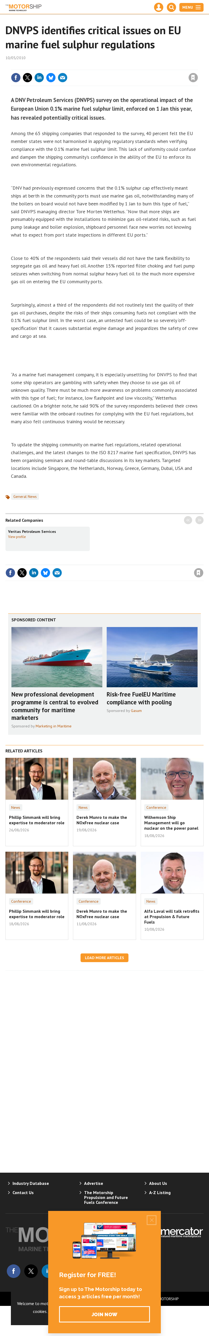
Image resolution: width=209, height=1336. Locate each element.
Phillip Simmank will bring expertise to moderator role (36, 820)
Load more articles (104, 957)
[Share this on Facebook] (16, 77)
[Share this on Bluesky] (51, 77)
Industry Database (31, 1183)
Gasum (136, 710)
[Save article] (193, 77)
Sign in (129, 66)
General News (25, 496)
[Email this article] (62, 77)
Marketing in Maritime (54, 726)
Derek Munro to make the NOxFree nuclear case (101, 820)
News (15, 807)
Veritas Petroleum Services (32, 531)
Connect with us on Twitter (31, 1271)
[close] (197, 66)
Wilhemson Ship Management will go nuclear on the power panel (171, 823)
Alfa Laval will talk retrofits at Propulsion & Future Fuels (171, 916)
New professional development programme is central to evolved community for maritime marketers (54, 705)
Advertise (93, 1183)
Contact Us (23, 1192)
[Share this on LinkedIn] (39, 77)
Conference (156, 807)
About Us (158, 1183)
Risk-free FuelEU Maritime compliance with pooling (141, 698)
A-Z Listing (160, 1192)
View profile (17, 537)
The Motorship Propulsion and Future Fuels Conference (106, 1197)
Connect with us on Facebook (14, 1271)
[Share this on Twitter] (27, 77)
